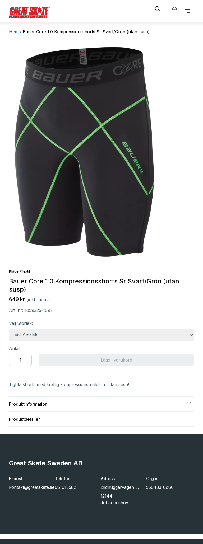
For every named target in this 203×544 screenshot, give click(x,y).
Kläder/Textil (19, 271)
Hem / (15, 31)
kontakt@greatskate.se (31, 487)
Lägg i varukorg (116, 360)
